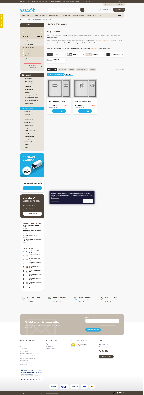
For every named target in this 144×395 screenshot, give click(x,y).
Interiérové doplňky (29, 136)
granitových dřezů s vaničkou (105, 40)
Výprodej (27, 144)
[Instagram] (103, 351)
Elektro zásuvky (28, 78)
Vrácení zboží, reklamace (56, 1)
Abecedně (92, 69)
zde (67, 197)
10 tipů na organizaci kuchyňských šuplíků (31, 226)
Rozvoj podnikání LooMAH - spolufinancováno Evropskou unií (31, 363)
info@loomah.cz (31, 205)
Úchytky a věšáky (29, 81)
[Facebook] (100, 351)
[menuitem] (26, 15)
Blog (28, 1)
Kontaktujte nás (95, 48)
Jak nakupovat (34, 1)
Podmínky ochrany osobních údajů (28, 358)
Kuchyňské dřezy (29, 108)
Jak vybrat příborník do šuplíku (30, 235)
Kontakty (22, 1)
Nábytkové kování (29, 89)
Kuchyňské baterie (29, 125)
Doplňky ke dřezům (29, 122)
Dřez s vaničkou (29, 51)
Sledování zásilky (24, 360)
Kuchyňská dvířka (29, 103)
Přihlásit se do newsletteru (93, 329)
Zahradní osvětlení (29, 141)
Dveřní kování (28, 86)
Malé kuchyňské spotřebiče (31, 130)
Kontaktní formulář (32, 213)
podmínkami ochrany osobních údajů (107, 325)
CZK (119, 1)
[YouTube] (106, 351)
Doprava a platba (44, 1)
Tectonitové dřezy (29, 119)
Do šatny (27, 133)
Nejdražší (71, 69)
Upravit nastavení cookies (52, 393)
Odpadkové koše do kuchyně (31, 100)
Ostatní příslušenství (29, 139)
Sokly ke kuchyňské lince (30, 106)
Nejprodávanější (82, 69)
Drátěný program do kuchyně (31, 97)
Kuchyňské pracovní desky (31, 128)
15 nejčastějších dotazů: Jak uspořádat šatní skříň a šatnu (32, 231)
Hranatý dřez (29, 53)
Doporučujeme (52, 69)
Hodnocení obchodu (50, 348)
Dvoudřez (28, 55)
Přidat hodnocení (28, 188)
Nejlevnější (62, 69)
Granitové (27, 111)
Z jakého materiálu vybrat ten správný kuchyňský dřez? (32, 240)
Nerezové (27, 114)
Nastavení (55, 200)
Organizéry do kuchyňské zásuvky (33, 95)
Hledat (82, 9)
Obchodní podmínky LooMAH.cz (71, 1)
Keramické (27, 117)
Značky (26, 147)
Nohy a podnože (28, 83)
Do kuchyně (27, 92)
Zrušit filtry (33, 65)
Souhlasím (88, 201)
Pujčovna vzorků (49, 346)
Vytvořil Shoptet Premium (106, 393)
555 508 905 (29, 208)
